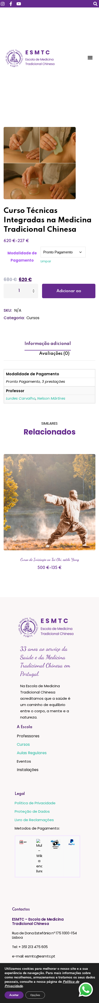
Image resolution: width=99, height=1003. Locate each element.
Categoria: (14, 318)
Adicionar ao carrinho (68, 293)
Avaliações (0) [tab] (54, 353)
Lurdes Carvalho (21, 398)
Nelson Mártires (51, 398)
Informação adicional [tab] (48, 344)
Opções (35, 995)
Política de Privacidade (35, 802)
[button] (95, 3)
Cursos (32, 318)
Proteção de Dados (32, 811)
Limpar (46, 261)
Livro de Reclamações (34, 819)
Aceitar (14, 995)
